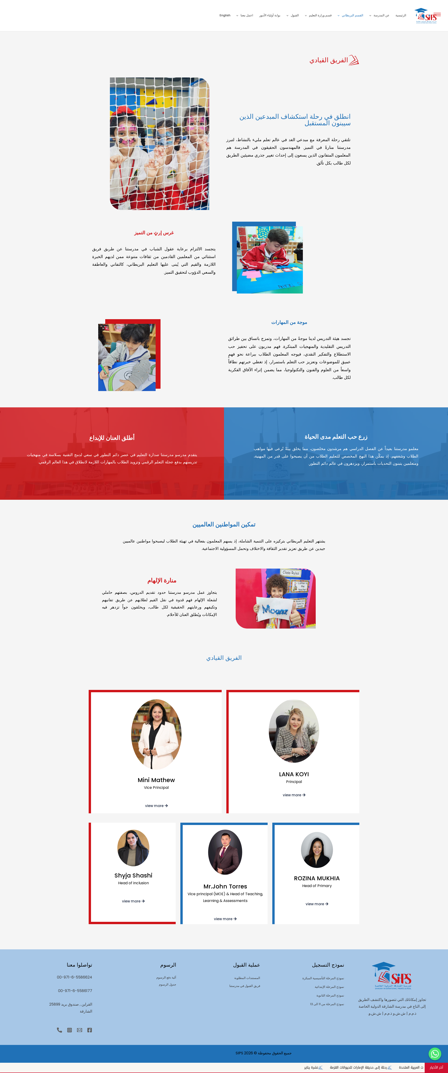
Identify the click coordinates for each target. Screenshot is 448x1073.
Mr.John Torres (225, 886)
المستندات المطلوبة (247, 978)
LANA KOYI (294, 774)
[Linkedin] (59, 1030)
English (225, 15)
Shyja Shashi (133, 875)
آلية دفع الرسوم (166, 977)
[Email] (79, 1030)
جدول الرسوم (167, 984)
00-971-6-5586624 (74, 977)
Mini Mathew (156, 780)
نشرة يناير (402, 1067)
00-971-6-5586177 (75, 990)
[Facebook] (89, 1030)
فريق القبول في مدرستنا (244, 986)
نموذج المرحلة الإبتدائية (329, 987)
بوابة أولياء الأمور (269, 15)
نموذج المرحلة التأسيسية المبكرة (323, 978)
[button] (437, 14)
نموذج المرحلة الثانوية (330, 995)
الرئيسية (401, 15)
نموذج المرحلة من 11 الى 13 (327, 1004)
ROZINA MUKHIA (317, 878)
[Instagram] (69, 1030)
